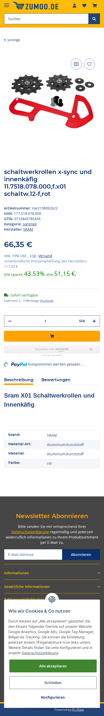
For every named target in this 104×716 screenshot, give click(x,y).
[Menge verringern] (9, 321)
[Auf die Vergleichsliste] (76, 64)
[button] (74, 6)
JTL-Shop (78, 709)
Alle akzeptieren (53, 666)
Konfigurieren (53, 697)
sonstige (30, 224)
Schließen (53, 682)
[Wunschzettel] (84, 6)
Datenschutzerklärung (30, 531)
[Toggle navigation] (6, 3)
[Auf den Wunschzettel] (89, 64)
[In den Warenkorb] (52, 336)
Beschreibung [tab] (18, 379)
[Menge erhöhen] (94, 321)
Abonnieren (81, 554)
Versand (45, 255)
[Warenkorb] (94, 6)
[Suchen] (94, 18)
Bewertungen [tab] (55, 379)
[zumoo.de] (36, 5)
